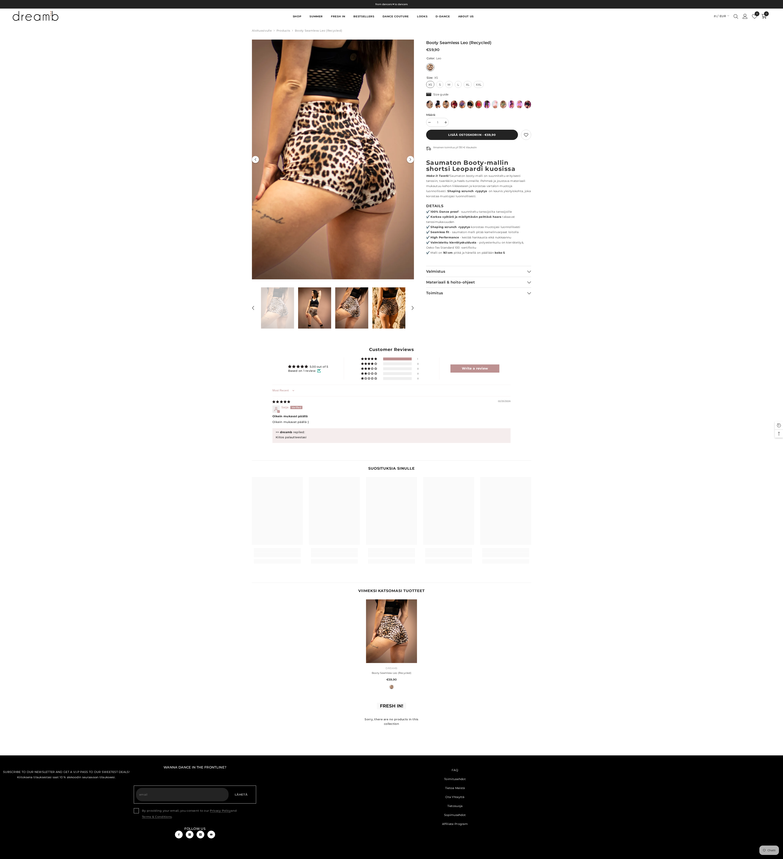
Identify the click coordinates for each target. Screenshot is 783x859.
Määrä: (431, 115)
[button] (255, 159)
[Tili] (745, 16)
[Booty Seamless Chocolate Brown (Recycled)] (511, 104)
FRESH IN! (391, 706)
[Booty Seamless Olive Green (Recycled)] (486, 104)
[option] (333, 160)
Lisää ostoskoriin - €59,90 (472, 135)
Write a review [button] (475, 368)
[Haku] (735, 16)
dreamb (391, 668)
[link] (526, 135)
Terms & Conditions (157, 817)
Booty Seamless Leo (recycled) (391, 672)
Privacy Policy (220, 811)
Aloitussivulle (262, 30)
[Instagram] (190, 834)
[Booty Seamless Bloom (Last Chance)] (462, 104)
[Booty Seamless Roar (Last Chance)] (503, 104)
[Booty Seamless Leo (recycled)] (445, 104)
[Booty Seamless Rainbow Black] (527, 104)
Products (283, 30)
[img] (281, 402)
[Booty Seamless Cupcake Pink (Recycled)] (519, 104)
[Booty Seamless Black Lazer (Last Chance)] (470, 104)
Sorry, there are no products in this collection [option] (391, 721)
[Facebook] (179, 834)
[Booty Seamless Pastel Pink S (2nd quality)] (495, 104)
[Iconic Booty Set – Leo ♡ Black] (429, 104)
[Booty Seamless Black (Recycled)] (437, 104)
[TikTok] (200, 834)
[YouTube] (211, 834)
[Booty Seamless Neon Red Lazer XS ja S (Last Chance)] (478, 104)
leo (391, 687)
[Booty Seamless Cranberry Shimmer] (454, 104)
